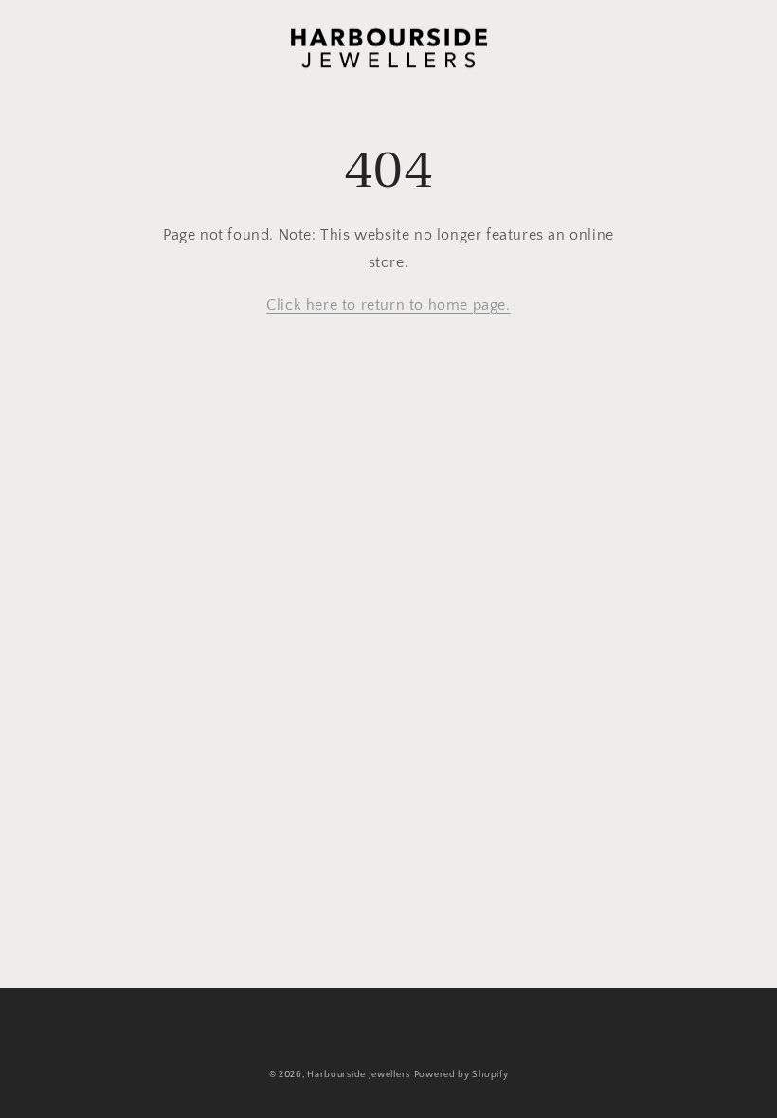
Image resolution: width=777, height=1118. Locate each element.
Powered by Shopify (461, 1075)
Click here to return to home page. (388, 305)
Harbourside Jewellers (358, 1075)
